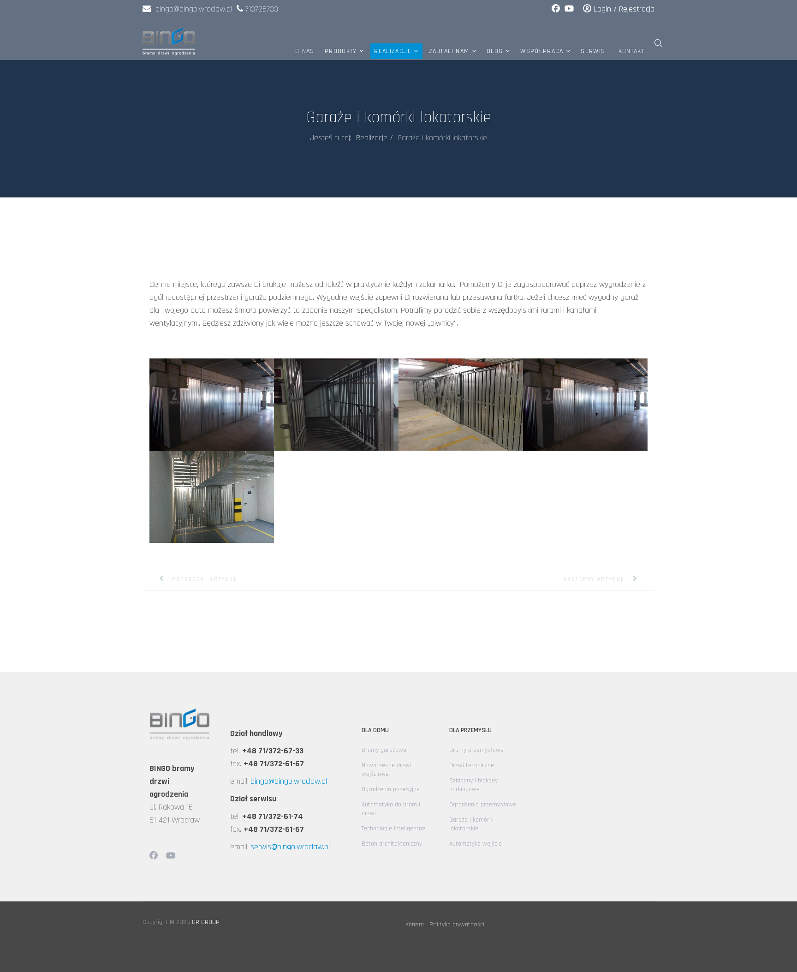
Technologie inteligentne (393, 828)
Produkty (341, 51)
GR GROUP (206, 922)
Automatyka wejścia (475, 844)
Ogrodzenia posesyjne (391, 789)
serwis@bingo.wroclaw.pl (290, 846)
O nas (305, 51)
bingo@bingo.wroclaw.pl (191, 9)
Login (602, 9)
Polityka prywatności (456, 924)
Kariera (414, 924)
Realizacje (392, 51)
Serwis (593, 51)
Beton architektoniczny (392, 844)
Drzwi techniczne (471, 765)
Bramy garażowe (384, 750)
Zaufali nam (449, 51)
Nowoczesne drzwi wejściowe (386, 769)
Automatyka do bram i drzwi (391, 808)
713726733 (261, 9)
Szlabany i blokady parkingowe (473, 784)
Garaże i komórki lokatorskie (471, 824)
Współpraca (542, 51)
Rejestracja (636, 9)
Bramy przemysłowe (476, 750)
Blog (495, 51)
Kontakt (631, 51)
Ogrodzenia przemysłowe (482, 804)
